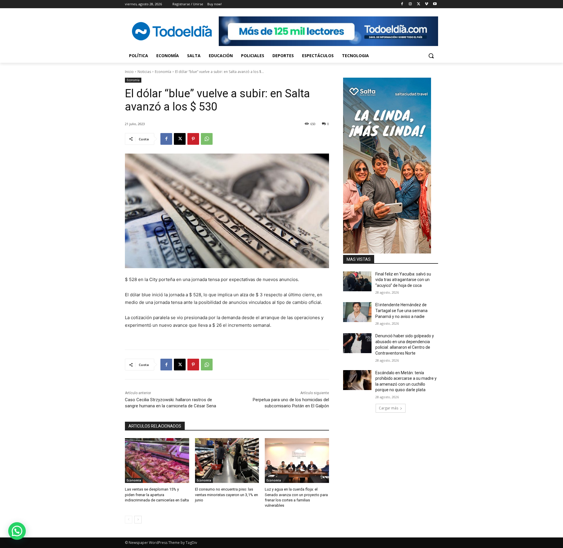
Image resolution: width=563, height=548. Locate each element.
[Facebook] (402, 4)
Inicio (129, 71)
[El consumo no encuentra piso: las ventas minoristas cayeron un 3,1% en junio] (227, 460)
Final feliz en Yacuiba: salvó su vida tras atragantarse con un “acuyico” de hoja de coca (403, 280)
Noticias (144, 71)
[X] (418, 4)
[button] (431, 56)
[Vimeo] (426, 4)
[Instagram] (410, 4)
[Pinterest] (193, 139)
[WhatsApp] (207, 139)
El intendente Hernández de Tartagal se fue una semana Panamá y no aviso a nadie (401, 310)
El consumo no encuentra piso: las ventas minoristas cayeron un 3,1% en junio (226, 494)
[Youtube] (434, 4)
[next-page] (138, 519)
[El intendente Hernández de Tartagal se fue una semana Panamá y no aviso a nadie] (357, 312)
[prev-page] (128, 519)
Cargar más (388, 408)
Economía (163, 71)
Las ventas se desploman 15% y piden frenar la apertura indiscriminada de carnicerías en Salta (157, 494)
